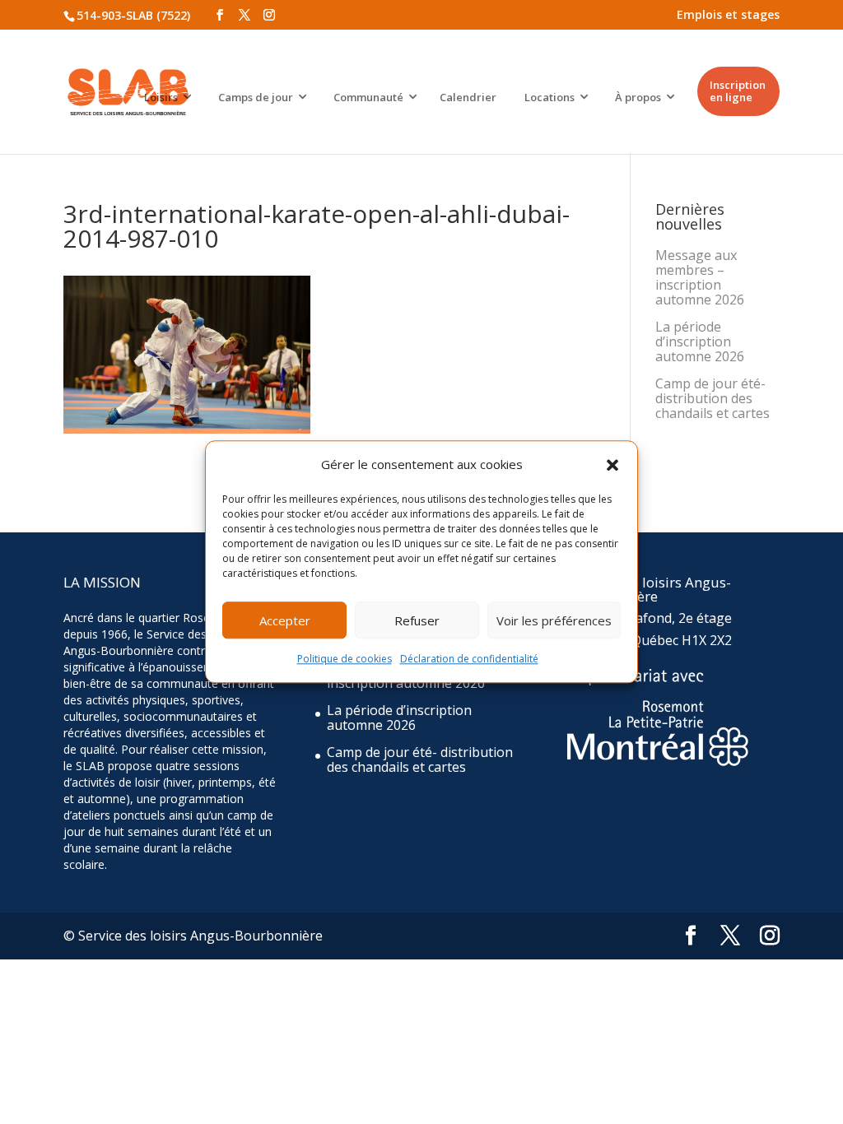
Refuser (417, 620)
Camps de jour (255, 97)
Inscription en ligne (738, 91)
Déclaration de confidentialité (469, 660)
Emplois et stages (728, 14)
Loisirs (161, 97)
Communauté (368, 97)
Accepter (284, 620)
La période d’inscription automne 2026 (699, 341)
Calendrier (468, 97)
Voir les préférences (554, 620)
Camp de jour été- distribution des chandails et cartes (712, 398)
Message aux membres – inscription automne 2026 (699, 277)
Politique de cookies (344, 660)
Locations (549, 97)
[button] (612, 465)
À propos (638, 97)
